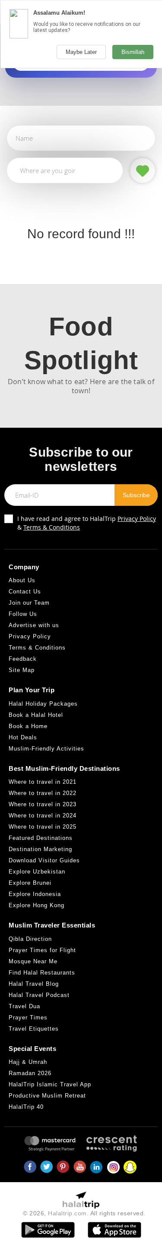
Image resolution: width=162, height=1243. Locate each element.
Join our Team (29, 602)
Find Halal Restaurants (42, 972)
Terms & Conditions (51, 527)
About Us (22, 580)
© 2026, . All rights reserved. (84, 1213)
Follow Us (23, 614)
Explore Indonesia (35, 894)
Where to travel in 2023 (42, 804)
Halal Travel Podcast (39, 995)
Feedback (23, 659)
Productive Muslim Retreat (47, 1095)
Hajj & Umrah (28, 1062)
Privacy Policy (137, 518)
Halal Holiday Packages (43, 703)
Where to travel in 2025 (42, 826)
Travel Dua (24, 1006)
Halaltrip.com (67, 1213)
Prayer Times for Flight (42, 950)
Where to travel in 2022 (42, 793)
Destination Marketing (40, 849)
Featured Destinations (41, 838)
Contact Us (25, 591)
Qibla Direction (30, 939)
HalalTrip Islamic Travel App (50, 1084)
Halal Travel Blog (34, 984)
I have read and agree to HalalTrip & (86, 522)
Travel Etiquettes (34, 1028)
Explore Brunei (30, 883)
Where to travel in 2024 (42, 815)
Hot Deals (23, 737)
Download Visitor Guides (44, 860)
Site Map (22, 670)
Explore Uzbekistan (37, 871)
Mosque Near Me (33, 961)
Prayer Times (28, 1017)
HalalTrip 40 (26, 1107)
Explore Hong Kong (36, 905)
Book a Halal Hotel (36, 715)
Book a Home (28, 726)
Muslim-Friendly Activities (46, 748)
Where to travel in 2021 (42, 782)
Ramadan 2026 (30, 1073)
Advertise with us (34, 625)
